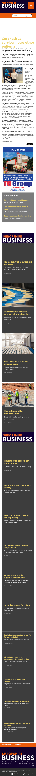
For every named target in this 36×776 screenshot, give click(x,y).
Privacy (18, 745)
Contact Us (6, 745)
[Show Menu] (31, 5)
